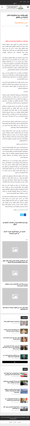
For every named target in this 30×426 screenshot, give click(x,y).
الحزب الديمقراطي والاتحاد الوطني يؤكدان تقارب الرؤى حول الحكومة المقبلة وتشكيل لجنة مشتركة (15, 261)
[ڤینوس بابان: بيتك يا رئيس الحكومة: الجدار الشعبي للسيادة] (24, 339)
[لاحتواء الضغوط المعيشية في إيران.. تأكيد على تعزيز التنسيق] (24, 408)
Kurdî (21, 1)
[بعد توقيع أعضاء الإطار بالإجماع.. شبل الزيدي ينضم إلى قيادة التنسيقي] (24, 400)
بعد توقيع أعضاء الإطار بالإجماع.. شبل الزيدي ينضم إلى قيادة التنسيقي (12, 399)
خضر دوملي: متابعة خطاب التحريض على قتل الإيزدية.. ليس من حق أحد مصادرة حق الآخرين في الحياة (11, 347)
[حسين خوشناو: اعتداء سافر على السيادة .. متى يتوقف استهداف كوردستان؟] (24, 331)
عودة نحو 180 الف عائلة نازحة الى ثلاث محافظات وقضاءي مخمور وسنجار (16, 284)
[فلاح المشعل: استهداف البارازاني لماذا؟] (24, 323)
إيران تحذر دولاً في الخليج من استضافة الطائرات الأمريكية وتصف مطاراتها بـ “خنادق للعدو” (12, 390)
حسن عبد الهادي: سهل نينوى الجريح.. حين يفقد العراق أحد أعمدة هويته (11, 355)
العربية (24, 1)
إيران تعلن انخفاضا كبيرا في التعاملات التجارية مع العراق (15, 223)
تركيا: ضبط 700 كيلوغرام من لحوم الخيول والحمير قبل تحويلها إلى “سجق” (11, 381)
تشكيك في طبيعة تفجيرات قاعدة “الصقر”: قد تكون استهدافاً (14, 232)
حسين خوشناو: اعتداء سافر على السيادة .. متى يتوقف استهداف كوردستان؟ (11, 330)
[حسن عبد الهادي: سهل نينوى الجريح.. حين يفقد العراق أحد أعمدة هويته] (24, 356)
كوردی (28, 1)
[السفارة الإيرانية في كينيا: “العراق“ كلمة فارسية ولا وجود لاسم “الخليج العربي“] (24, 374)
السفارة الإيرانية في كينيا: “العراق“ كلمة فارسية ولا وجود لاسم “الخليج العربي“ (12, 373)
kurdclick (18, 418)
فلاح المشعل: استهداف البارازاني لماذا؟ (12, 321)
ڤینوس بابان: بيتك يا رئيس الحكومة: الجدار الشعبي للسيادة (11, 338)
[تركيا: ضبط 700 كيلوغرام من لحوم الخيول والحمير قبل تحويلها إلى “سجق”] (24, 382)
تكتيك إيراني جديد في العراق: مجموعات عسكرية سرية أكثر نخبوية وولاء (15, 308)
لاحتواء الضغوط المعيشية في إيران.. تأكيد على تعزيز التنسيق (11, 407)
